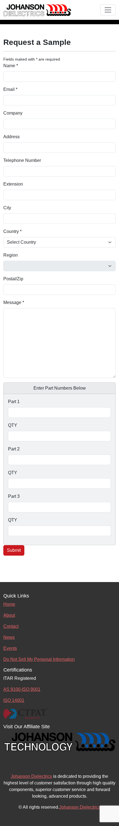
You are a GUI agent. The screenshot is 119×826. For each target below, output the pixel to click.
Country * (12, 231)
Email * (10, 89)
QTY (12, 425)
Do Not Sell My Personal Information (39, 659)
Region (10, 255)
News (9, 637)
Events (10, 648)
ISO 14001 (13, 700)
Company (12, 113)
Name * (10, 65)
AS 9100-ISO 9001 (21, 689)
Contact (11, 626)
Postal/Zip (13, 278)
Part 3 (14, 496)
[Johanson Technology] (59, 741)
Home (9, 604)
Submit (14, 550)
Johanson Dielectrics (31, 776)
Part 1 (14, 401)
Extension (13, 184)
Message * (13, 302)
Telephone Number (22, 160)
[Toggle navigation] (108, 9)
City (7, 207)
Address (11, 136)
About (9, 615)
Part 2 (14, 449)
